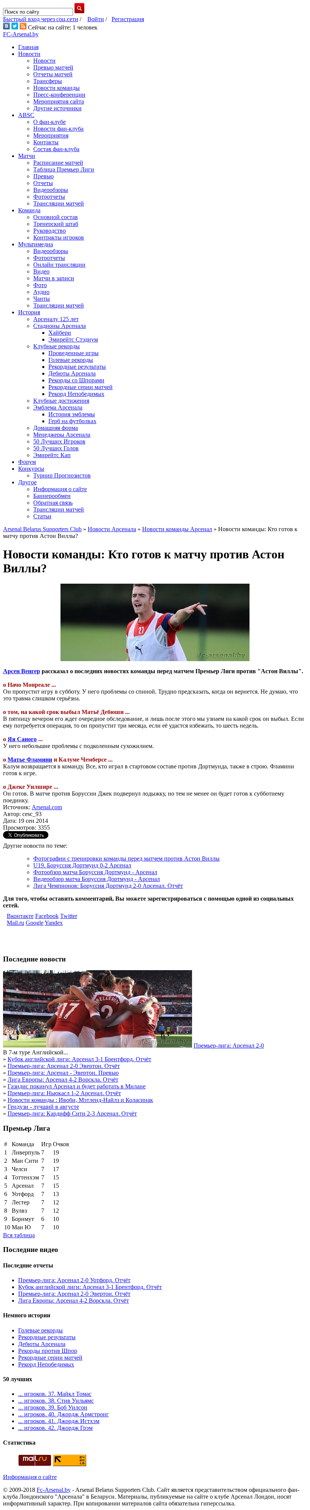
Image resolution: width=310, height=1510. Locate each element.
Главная (28, 47)
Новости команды (56, 88)
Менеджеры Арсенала (61, 434)
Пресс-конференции (59, 94)
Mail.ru (15, 923)
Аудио (41, 292)
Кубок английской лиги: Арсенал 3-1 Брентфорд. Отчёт (79, 1059)
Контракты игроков (58, 237)
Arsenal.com (47, 807)
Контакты (46, 142)
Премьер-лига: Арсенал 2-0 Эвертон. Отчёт (64, 1066)
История (29, 312)
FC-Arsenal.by (21, 34)
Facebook (47, 916)
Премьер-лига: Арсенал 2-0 (229, 1045)
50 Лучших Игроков (59, 441)
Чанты (41, 298)
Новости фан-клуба (58, 128)
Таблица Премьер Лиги (63, 169)
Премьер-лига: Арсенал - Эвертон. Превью (63, 1073)
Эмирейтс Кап (52, 455)
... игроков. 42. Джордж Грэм (55, 1428)
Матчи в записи (53, 278)
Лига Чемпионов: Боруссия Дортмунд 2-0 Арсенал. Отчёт (108, 886)
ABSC (26, 115)
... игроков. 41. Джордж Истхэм (58, 1421)
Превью (43, 176)
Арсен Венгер (21, 671)
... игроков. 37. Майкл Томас (54, 1394)
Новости (29, 54)
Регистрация (128, 19)
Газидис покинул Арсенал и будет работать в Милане (77, 1086)
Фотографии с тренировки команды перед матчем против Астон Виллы (126, 858)
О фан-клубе (49, 122)
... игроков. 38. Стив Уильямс (56, 1400)
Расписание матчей (58, 162)
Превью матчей (53, 67)
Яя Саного (22, 739)
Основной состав (55, 217)
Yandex (54, 923)
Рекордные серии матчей (80, 387)
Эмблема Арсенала (57, 407)
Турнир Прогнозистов (62, 475)
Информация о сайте (60, 489)
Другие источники (57, 108)
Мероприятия (50, 135)
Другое (27, 482)
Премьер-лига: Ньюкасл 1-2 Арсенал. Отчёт (64, 1093)
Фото (40, 285)
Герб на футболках (72, 421)
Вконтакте (20, 916)
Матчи (26, 156)
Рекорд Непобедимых (76, 394)
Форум (27, 462)
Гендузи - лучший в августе (43, 1107)
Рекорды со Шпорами (76, 380)
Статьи (42, 516)
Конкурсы (31, 468)
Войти (95, 19)
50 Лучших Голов (56, 448)
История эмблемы (71, 414)
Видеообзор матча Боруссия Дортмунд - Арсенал (96, 879)
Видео (41, 271)
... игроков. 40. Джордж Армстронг (63, 1414)
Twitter (68, 916)
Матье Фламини (30, 759)
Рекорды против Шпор (47, 1351)
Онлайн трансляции (59, 264)
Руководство (49, 230)
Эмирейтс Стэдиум (73, 339)
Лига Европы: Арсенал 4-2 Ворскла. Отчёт (63, 1079)
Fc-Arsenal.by (54, 1490)
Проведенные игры (73, 353)
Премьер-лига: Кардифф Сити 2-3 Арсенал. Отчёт (72, 1113)
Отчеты (43, 183)
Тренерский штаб (55, 224)
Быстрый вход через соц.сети (40, 19)
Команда (29, 210)
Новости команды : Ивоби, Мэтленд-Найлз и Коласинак (80, 1100)
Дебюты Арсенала (72, 373)
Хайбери (59, 332)
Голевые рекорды (70, 360)
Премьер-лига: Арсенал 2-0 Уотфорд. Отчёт (74, 1280)
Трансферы (47, 81)
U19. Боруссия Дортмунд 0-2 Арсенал (82, 865)
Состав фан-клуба (56, 149)
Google (34, 923)
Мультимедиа (35, 244)
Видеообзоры (50, 190)
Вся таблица (19, 1235)
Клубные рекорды (56, 346)
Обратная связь (53, 502)
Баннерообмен (52, 496)
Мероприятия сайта (58, 101)
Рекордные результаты (77, 366)
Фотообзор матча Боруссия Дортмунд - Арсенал (95, 872)
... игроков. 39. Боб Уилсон (52, 1407)
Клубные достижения (61, 400)
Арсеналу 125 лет (56, 319)
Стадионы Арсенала (59, 326)
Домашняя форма (55, 428)
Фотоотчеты (49, 196)
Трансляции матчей (58, 203)
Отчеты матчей (53, 74)
